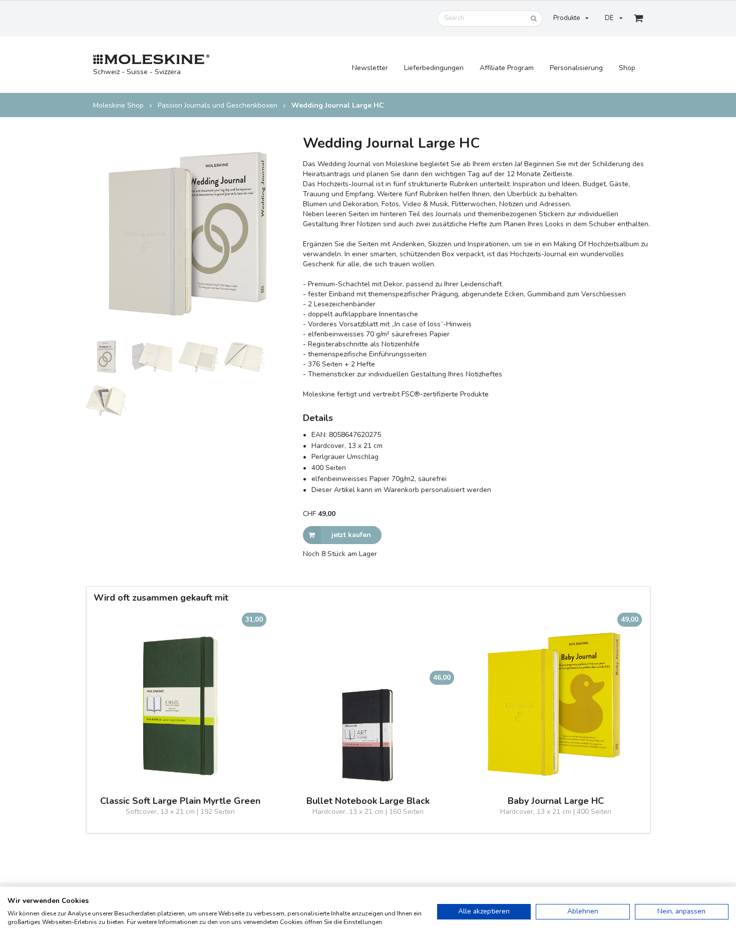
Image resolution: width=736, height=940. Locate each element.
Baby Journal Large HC (556, 801)
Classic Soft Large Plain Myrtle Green (180, 801)
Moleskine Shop (118, 105)
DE (609, 18)
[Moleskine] (151, 60)
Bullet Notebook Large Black (368, 801)
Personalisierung (576, 68)
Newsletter (370, 68)
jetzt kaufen (351, 535)
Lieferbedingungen (434, 68)
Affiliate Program (507, 68)
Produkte (566, 18)
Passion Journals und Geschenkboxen (217, 105)
